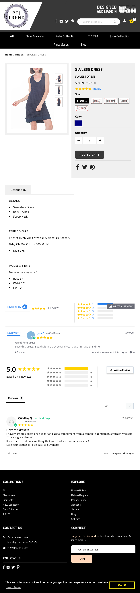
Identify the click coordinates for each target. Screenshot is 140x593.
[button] (121, 306)
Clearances (9, 495)
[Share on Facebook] (77, 168)
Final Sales (61, 44)
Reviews (13, 398)
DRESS (19, 54)
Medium (110, 101)
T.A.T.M (93, 36)
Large (123, 101)
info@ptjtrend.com (17, 547)
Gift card (75, 519)
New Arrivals (35, 36)
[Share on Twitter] (84, 168)
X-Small (82, 101)
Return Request (80, 495)
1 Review (96, 88)
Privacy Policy (78, 500)
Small (96, 101)
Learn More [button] (13, 587)
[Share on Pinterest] (92, 168)
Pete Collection (65, 36)
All (12, 36)
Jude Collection (120, 36)
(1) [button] (93, 304)
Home (9, 54)
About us (76, 504)
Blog (83, 44)
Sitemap (75, 509)
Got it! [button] (122, 585)
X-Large (81, 108)
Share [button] (14, 453)
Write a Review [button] (122, 370)
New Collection (11, 504)
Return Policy (78, 490)
